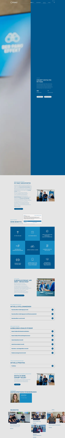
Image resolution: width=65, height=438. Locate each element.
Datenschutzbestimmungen (37, 215)
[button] (25, 215)
